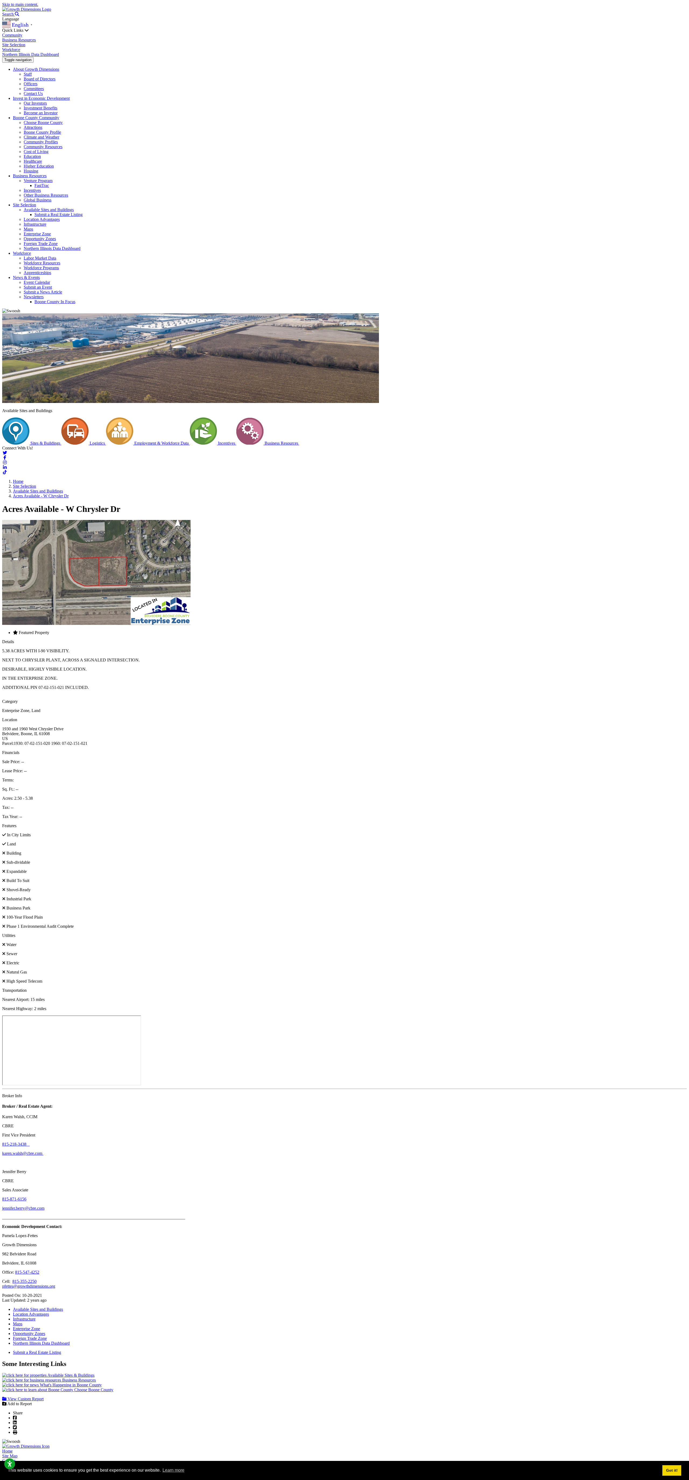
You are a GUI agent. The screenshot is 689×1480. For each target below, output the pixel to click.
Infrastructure (35, 224)
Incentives (32, 190)
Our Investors (35, 103)
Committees (34, 88)
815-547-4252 (27, 1272)
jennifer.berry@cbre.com (23, 1208)
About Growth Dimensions (36, 69)
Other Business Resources (46, 195)
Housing (31, 171)
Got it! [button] (672, 1470)
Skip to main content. (20, 4)
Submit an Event (38, 287)
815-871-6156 (14, 1199)
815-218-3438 (16, 1144)
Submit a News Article (43, 292)
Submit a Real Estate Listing (58, 214)
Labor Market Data (40, 258)
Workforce (11, 49)
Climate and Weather (41, 137)
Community (12, 35)
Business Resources (19, 40)
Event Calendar (37, 282)
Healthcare (33, 161)
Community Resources (43, 146)
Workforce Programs (41, 267)
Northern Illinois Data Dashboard (30, 54)
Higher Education (39, 166)
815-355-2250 (24, 1281)
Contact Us (33, 93)
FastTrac (41, 185)
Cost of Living (36, 151)
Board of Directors (39, 79)
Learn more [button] (173, 1470)
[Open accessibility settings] (9, 1463)
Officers (30, 84)
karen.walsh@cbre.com (22, 1153)
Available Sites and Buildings (49, 209)
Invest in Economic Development (41, 98)
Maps (28, 229)
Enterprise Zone (37, 234)
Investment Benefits (40, 108)
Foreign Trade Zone (41, 243)
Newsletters (34, 297)
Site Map (9, 1456)
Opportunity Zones (40, 238)
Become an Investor (41, 113)
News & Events (26, 277)
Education (32, 156)
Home (7, 1451)
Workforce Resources (42, 263)
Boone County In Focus (54, 301)
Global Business (37, 200)
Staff (28, 74)
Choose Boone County (43, 122)
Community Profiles (41, 142)
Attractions (33, 127)
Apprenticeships (37, 272)
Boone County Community (36, 117)
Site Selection (13, 45)
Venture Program (38, 180)
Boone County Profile (42, 132)
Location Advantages (42, 219)
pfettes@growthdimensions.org (28, 1286)
